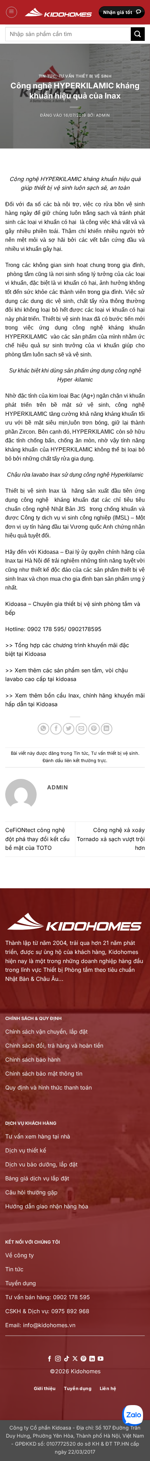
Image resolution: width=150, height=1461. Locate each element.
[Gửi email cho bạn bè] (81, 729)
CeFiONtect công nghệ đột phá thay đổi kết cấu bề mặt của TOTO (37, 838)
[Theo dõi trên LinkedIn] (92, 1359)
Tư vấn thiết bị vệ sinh (85, 76)
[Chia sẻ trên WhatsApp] (43, 729)
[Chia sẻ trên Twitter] (68, 729)
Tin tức (47, 76)
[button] (11, 12)
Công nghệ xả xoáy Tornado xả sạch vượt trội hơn (111, 838)
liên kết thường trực (85, 760)
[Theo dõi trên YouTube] (100, 1359)
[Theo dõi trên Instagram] (58, 1359)
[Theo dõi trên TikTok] (66, 1359)
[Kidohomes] (58, 12)
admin (103, 115)
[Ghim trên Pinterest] (94, 729)
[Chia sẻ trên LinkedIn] (106, 729)
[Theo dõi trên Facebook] (49, 1359)
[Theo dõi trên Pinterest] (83, 1359)
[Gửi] (138, 34)
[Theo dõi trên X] (75, 1359)
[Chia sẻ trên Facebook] (56, 729)
